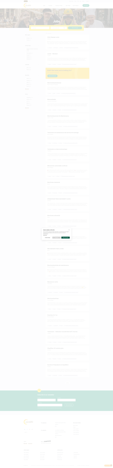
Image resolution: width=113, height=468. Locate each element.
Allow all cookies (65, 237)
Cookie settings (47, 237)
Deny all (56, 237)
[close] (69, 230)
